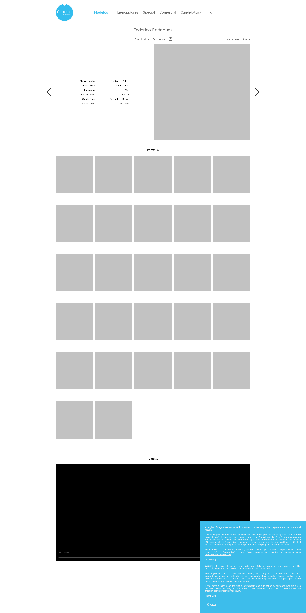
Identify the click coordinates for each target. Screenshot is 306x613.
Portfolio (141, 39)
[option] (153, 92)
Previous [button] (49, 92)
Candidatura (191, 12)
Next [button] (256, 92)
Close (211, 604)
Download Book (236, 39)
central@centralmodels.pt (218, 555)
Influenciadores (125, 12)
